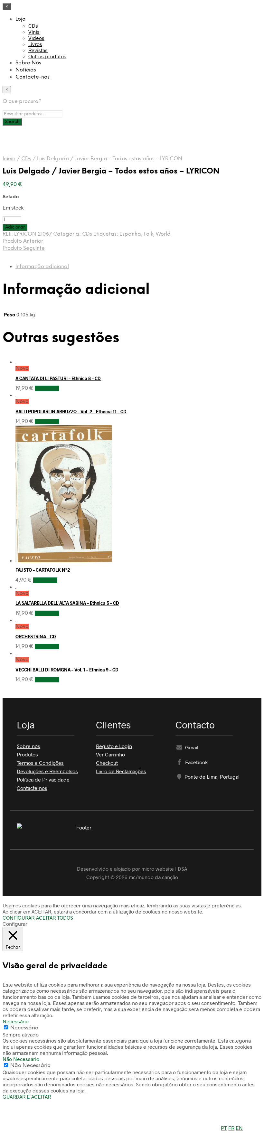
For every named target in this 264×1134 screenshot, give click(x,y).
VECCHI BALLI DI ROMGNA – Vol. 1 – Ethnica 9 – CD (66, 669)
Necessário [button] (16, 1021)
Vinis (34, 32)
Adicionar (47, 388)
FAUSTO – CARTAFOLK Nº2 (42, 570)
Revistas (38, 50)
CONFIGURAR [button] (18, 917)
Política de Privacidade (43, 779)
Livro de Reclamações (121, 771)
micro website (157, 869)
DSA (182, 869)
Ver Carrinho (110, 754)
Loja (20, 19)
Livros (35, 44)
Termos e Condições (40, 763)
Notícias (25, 70)
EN (239, 1128)
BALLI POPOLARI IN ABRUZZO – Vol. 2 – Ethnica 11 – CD (71, 411)
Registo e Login (114, 746)
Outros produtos (47, 56)
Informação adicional (42, 266)
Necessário (24, 1028)
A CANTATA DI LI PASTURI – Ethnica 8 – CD (58, 378)
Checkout (107, 763)
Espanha (130, 234)
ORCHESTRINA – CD (35, 636)
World (163, 234)
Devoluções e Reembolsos (47, 771)
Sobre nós (28, 746)
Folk (148, 234)
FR (231, 1128)
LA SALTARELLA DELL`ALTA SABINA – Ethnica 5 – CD (67, 603)
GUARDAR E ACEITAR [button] (27, 1096)
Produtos (27, 754)
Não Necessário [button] (21, 1059)
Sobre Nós (28, 63)
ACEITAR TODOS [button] (54, 917)
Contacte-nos (32, 77)
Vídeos (36, 38)
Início (9, 159)
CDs (33, 26)
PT (224, 1128)
